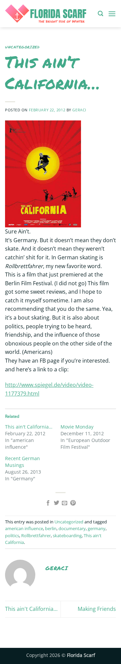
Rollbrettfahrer (36, 535)
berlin (50, 528)
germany (97, 528)
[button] (100, 13)
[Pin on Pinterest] (73, 503)
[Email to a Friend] (64, 503)
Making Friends (97, 609)
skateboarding (67, 535)
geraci (79, 109)
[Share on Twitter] (56, 503)
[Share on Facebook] (48, 503)
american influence (24, 528)
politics (12, 535)
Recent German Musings (22, 461)
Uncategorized (22, 47)
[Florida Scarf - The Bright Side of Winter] (49, 13)
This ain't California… (28, 426)
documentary (72, 528)
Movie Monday (77, 426)
